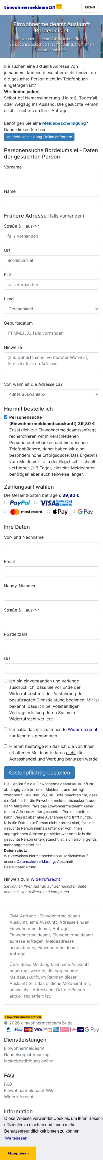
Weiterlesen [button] (16, 1138)
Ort (7, 250)
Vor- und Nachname (24, 537)
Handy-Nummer (20, 585)
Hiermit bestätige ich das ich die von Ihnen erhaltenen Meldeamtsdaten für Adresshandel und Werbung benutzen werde (53, 753)
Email (9, 561)
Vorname (13, 167)
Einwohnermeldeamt (24, 1048)
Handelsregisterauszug (27, 1054)
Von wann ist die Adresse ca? (33, 384)
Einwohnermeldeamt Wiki (29, 1090)
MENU (90, 7)
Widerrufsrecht (82, 729)
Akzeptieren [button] (18, 1153)
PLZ (8, 274)
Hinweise (13, 347)
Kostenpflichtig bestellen (39, 772)
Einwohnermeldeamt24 (32, 7)
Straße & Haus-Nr (21, 226)
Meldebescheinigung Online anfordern (39, 136)
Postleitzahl (15, 634)
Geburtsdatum (18, 323)
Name (10, 191)
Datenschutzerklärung (36, 861)
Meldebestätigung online (28, 1060)
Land (9, 298)
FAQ (8, 1084)
